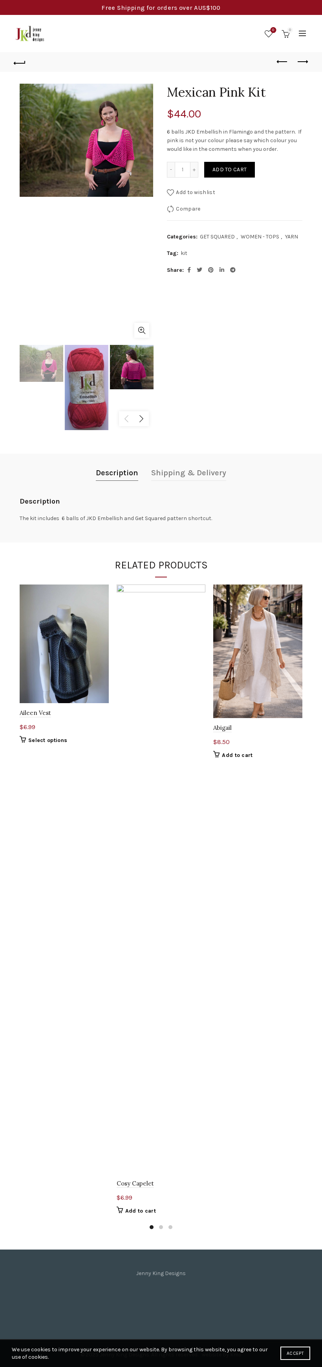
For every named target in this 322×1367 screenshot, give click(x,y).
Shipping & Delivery (188, 472)
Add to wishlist (195, 192)
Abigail (222, 727)
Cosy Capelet (135, 1183)
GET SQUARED (217, 236)
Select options (47, 740)
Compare (188, 208)
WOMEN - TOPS (260, 236)
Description (117, 472)
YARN (291, 236)
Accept (295, 1353)
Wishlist (273, 30)
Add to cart (229, 169)
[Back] (20, 62)
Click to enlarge (141, 330)
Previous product (283, 62)
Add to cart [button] (140, 1211)
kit (184, 253)
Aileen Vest (35, 712)
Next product (302, 62)
